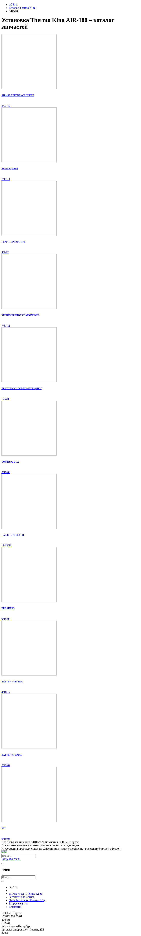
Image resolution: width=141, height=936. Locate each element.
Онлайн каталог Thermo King (27, 900)
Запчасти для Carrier (21, 896)
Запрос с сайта (18, 903)
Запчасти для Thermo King (25, 893)
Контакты (15, 906)
